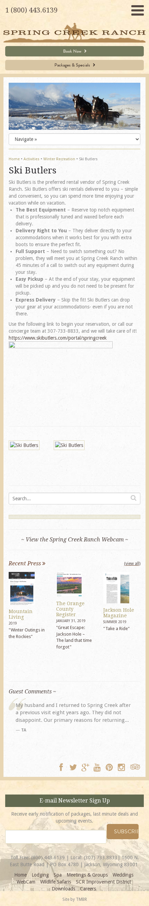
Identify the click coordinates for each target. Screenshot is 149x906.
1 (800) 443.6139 (31, 10)
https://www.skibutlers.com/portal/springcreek (58, 338)
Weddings (123, 875)
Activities (32, 159)
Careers (88, 888)
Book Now (72, 51)
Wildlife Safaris (55, 882)
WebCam (26, 882)
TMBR (81, 899)
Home (14, 159)
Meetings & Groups (87, 875)
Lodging (40, 875)
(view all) (132, 563)
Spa (58, 875)
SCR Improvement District (103, 882)
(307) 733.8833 (100, 857)
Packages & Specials (72, 65)
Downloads (63, 888)
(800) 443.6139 (48, 857)
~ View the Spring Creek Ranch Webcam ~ (74, 539)
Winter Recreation (59, 159)
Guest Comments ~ (32, 691)
